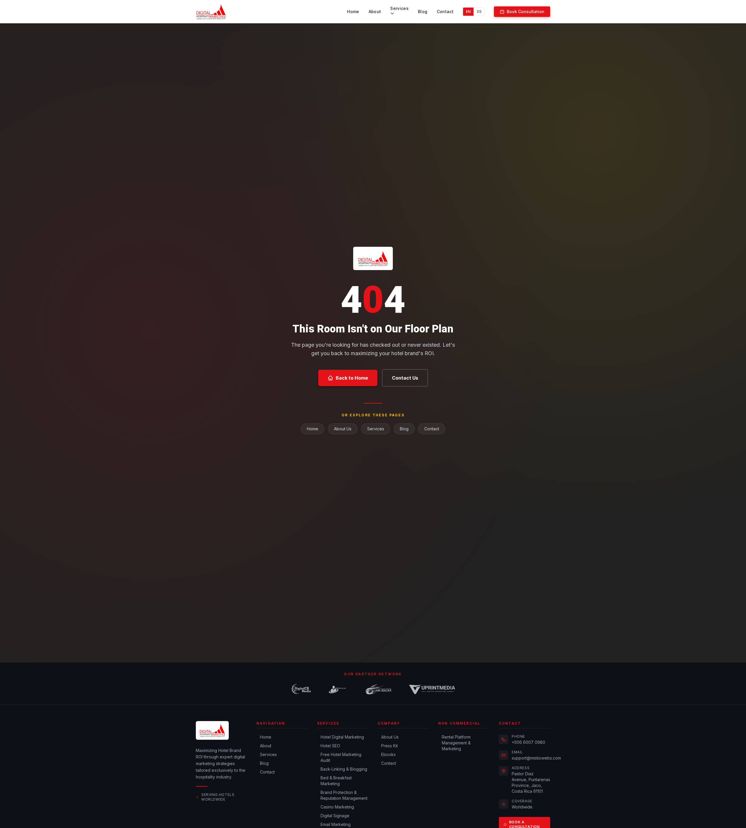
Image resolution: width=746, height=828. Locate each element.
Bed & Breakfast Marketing (336, 780)
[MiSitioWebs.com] (337, 689)
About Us (342, 428)
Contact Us (405, 378)
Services (399, 8)
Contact (445, 11)
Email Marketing (336, 824)
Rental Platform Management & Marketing (456, 742)
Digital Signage (335, 815)
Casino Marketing (337, 806)
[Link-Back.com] (378, 689)
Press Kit (389, 745)
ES (479, 11)
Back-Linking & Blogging (344, 769)
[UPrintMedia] (432, 689)
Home (353, 11)
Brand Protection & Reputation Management (344, 795)
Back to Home (352, 378)
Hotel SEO (330, 745)
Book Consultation (525, 11)
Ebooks (388, 754)
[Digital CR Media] (301, 689)
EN (468, 11)
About (375, 11)
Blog (422, 11)
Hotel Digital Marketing (342, 736)
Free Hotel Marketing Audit (341, 757)
